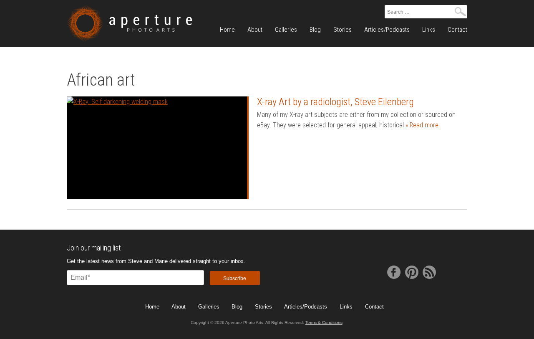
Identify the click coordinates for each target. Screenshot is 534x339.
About (254, 29)
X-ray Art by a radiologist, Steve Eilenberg (335, 102)
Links (428, 29)
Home (227, 29)
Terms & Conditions (324, 322)
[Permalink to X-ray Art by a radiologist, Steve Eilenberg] (157, 148)
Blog (315, 29)
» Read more (422, 125)
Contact (457, 29)
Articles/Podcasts (387, 29)
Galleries (286, 29)
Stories (342, 29)
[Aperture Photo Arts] (129, 23)
